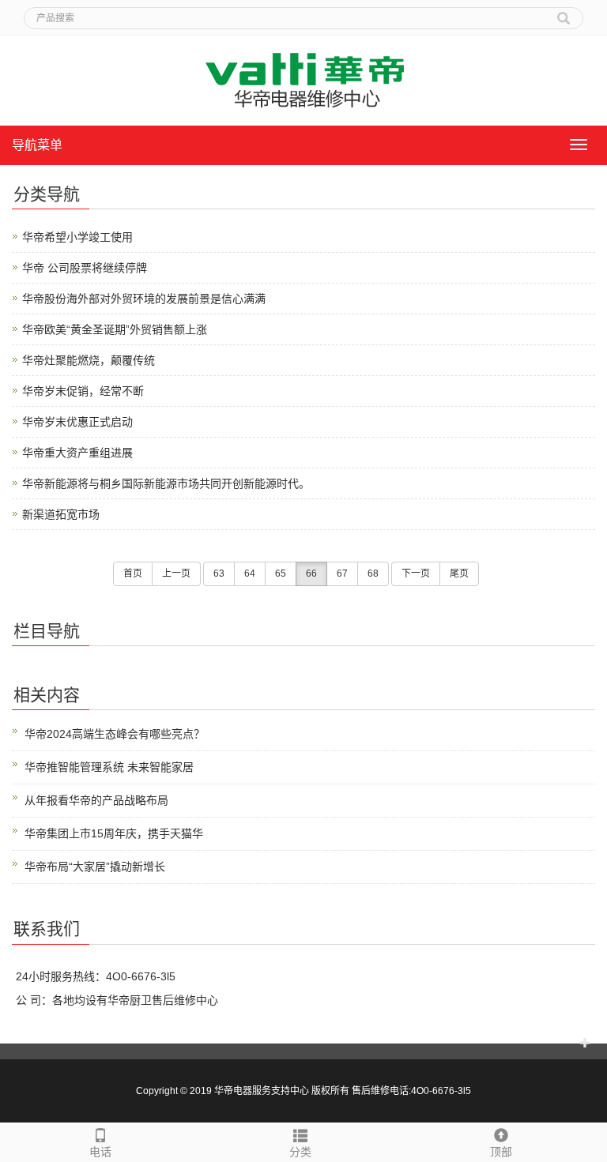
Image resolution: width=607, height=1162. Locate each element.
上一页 (176, 573)
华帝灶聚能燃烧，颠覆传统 (88, 360)
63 (218, 573)
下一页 (416, 573)
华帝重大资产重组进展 (77, 452)
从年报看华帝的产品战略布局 (96, 800)
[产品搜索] (563, 12)
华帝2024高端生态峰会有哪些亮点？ (115, 734)
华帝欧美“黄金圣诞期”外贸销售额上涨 (114, 329)
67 (342, 573)
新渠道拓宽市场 (61, 514)
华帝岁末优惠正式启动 (77, 422)
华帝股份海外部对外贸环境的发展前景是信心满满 (144, 298)
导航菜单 (37, 145)
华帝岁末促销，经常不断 (83, 391)
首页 (132, 573)
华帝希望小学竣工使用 (77, 237)
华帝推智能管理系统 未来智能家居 (109, 767)
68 (373, 573)
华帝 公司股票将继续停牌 (84, 267)
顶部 (501, 1151)
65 (280, 573)
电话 (100, 1151)
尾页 (459, 573)
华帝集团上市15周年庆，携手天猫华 (114, 833)
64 (249, 573)
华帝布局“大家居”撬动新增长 (95, 866)
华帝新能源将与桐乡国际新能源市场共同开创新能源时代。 (166, 483)
